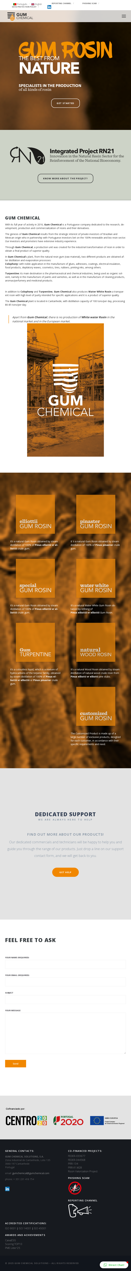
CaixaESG (10, 1240)
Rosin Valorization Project (83, 1171)
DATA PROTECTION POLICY (24, 7)
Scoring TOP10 (13, 1244)
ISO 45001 (40, 1228)
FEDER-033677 (76, 1156)
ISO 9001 (11, 1228)
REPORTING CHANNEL (61, 3)
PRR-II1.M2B (75, 1167)
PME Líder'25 (12, 1248)
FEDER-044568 (76, 1160)
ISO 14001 (26, 1228)
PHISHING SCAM (89, 3)
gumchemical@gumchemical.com (30, 1173)
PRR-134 (73, 1163)
